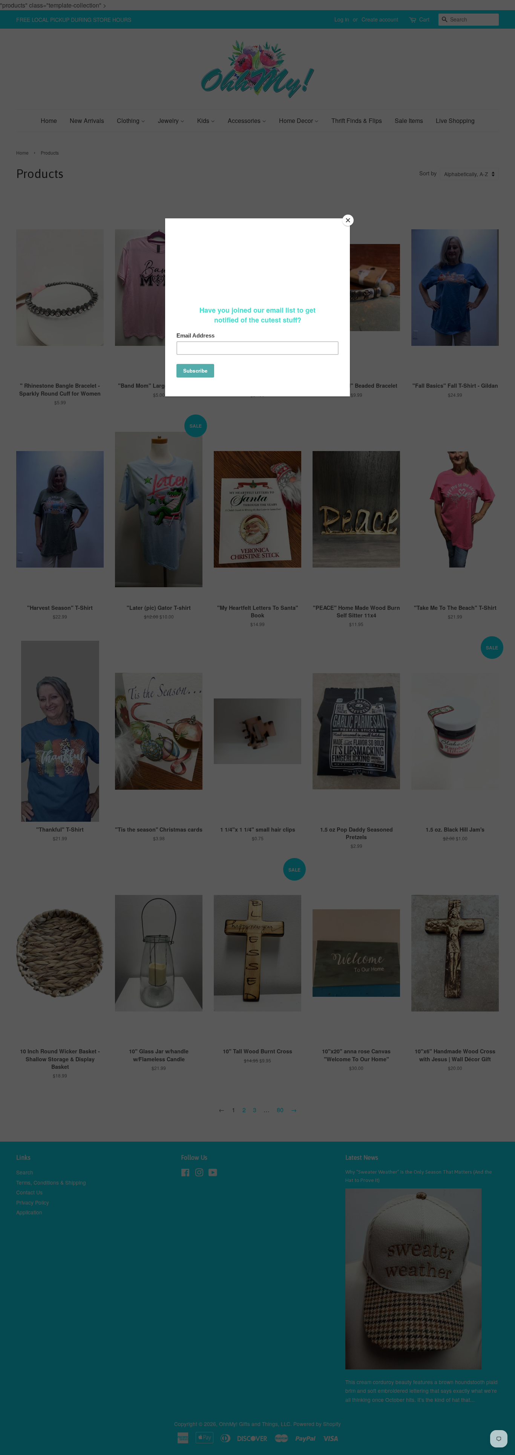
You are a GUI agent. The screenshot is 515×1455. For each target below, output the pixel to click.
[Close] (348, 220)
